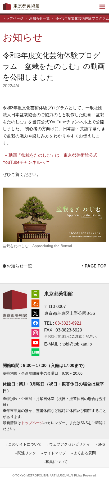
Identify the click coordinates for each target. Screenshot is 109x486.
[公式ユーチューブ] (35, 342)
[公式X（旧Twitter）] (35, 312)
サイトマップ (55, 453)
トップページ (13, 18)
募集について (57, 462)
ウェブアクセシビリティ (69, 444)
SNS (101, 444)
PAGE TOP (95, 266)
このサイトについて (25, 444)
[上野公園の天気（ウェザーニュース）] (35, 303)
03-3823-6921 (68, 323)
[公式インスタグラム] (35, 332)
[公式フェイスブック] (35, 322)
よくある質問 (85, 453)
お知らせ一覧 (39, 18)
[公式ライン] (35, 351)
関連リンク (26, 453)
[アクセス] (35, 293)
